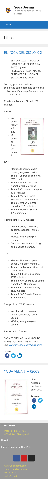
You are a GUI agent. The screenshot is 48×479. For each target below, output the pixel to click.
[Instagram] (31, 458)
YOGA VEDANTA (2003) (22, 371)
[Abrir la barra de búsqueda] (45, 25)
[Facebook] (16, 458)
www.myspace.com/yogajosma (25, 345)
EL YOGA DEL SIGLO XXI (23, 53)
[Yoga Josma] (8, 10)
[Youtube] (24, 458)
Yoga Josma (24, 7)
